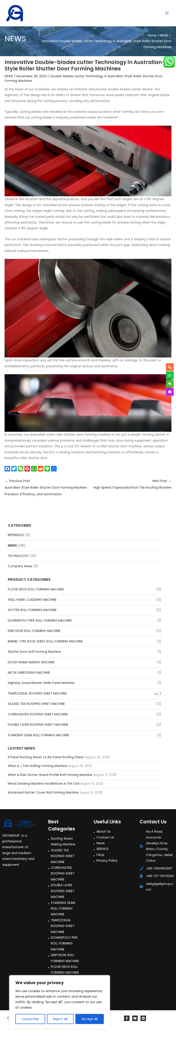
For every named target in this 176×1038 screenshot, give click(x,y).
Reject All (60, 1019)
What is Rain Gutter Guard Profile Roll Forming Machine (50, 775)
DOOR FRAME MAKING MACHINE (31, 662)
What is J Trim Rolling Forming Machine (37, 766)
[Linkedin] (143, 1018)
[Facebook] (126, 1018)
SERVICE (102, 849)
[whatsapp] (170, 375)
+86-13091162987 (159, 868)
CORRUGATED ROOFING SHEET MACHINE (38, 714)
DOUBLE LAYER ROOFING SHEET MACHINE (38, 724)
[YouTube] (135, 1018)
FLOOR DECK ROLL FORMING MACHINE (36, 589)
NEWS (12, 545)
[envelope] (170, 392)
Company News (20, 566)
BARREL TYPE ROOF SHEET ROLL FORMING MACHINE (45, 641)
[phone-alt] (170, 367)
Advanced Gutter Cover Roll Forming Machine (43, 792)
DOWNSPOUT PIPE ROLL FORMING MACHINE (40, 620)
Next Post (132, 484)
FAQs (100, 855)
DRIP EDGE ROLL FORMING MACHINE (34, 631)
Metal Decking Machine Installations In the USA (44, 783)
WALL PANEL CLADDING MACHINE (32, 600)
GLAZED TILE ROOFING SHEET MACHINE (36, 704)
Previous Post (46, 487)
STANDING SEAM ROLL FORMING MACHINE (38, 735)
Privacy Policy (107, 860)
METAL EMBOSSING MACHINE (29, 672)
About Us (103, 831)
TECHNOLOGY (18, 556)
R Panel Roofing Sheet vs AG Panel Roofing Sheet (46, 757)
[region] (59, 1002)
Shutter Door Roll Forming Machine (34, 652)
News (100, 843)
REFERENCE (16, 535)
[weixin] (170, 384)
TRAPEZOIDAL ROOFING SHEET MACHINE (37, 693)
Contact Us (105, 837)
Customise (30, 1019)
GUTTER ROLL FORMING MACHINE (32, 610)
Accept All (90, 1019)
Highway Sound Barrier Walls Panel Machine (41, 683)
